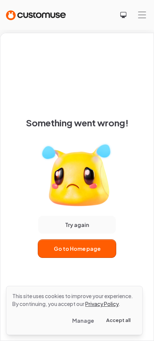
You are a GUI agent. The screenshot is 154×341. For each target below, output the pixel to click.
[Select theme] (123, 15)
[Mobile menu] (142, 15)
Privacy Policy (101, 303)
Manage (83, 320)
